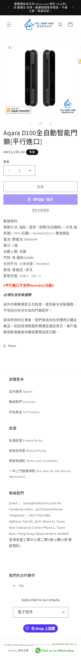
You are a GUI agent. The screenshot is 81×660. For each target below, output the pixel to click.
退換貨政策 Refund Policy (27, 451)
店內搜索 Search (21, 391)
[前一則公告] (8, 7)
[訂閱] (63, 612)
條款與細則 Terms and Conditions (33, 461)
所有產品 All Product (24, 412)
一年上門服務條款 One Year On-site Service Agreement (40, 474)
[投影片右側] (50, 123)
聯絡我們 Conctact (22, 402)
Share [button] (12, 346)
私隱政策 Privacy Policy (26, 440)
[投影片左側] (31, 123)
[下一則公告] (73, 7)
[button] (9, 25)
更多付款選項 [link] (40, 210)
